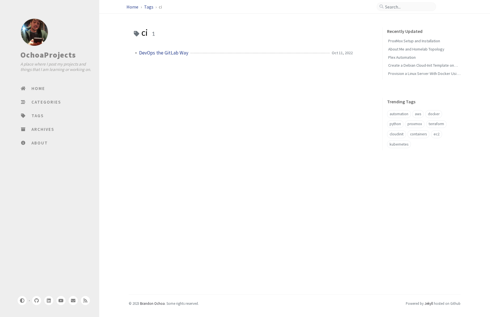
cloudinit (397, 134)
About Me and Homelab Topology (416, 49)
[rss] (85, 300)
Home (132, 7)
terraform (436, 123)
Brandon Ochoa (152, 303)
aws (418, 114)
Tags (149, 7)
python (395, 123)
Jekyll (428, 303)
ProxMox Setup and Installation (414, 40)
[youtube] (61, 300)
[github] (36, 300)
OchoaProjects (48, 55)
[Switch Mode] (21, 300)
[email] (73, 300)
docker (434, 114)
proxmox (414, 123)
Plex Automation (402, 57)
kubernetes (399, 144)
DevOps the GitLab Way (163, 53)
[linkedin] (48, 300)
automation (399, 114)
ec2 (437, 134)
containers (418, 134)
